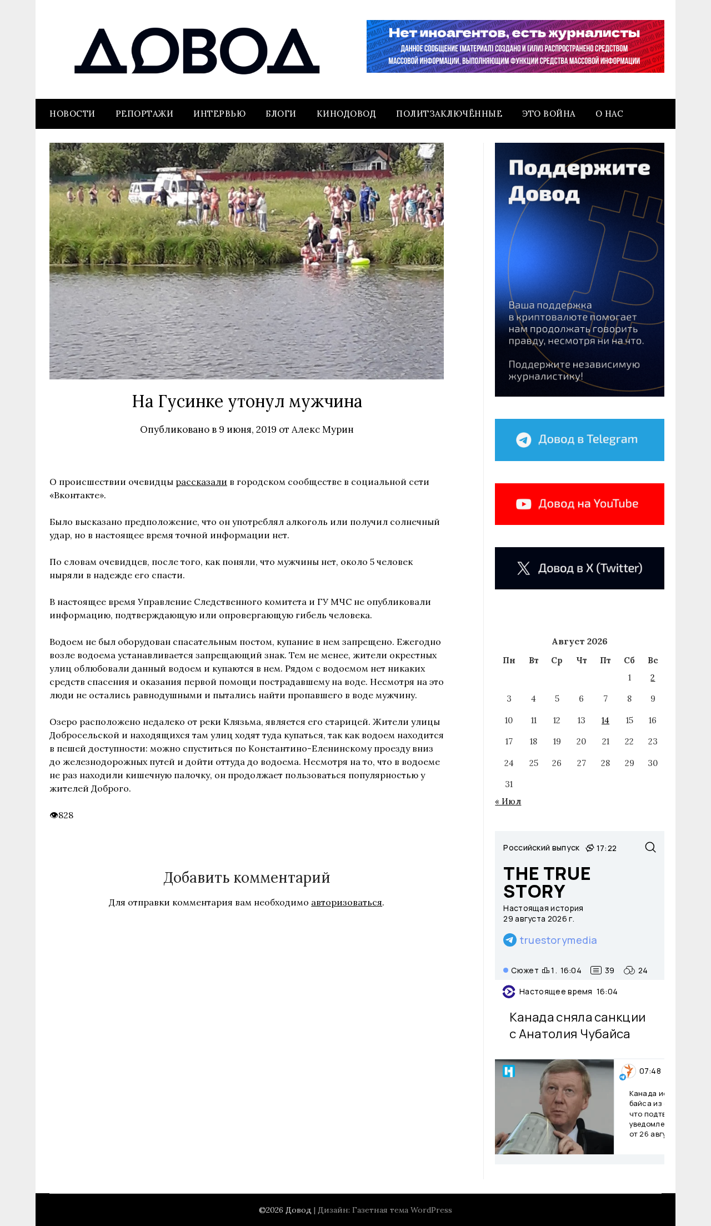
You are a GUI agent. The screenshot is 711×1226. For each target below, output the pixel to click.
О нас (609, 113)
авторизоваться (346, 902)
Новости (72, 113)
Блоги (281, 113)
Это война (548, 113)
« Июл (508, 801)
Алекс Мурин (323, 429)
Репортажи (145, 113)
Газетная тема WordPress (402, 1210)
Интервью (219, 113)
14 (605, 720)
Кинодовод (347, 113)
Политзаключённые (449, 113)
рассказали (201, 481)
